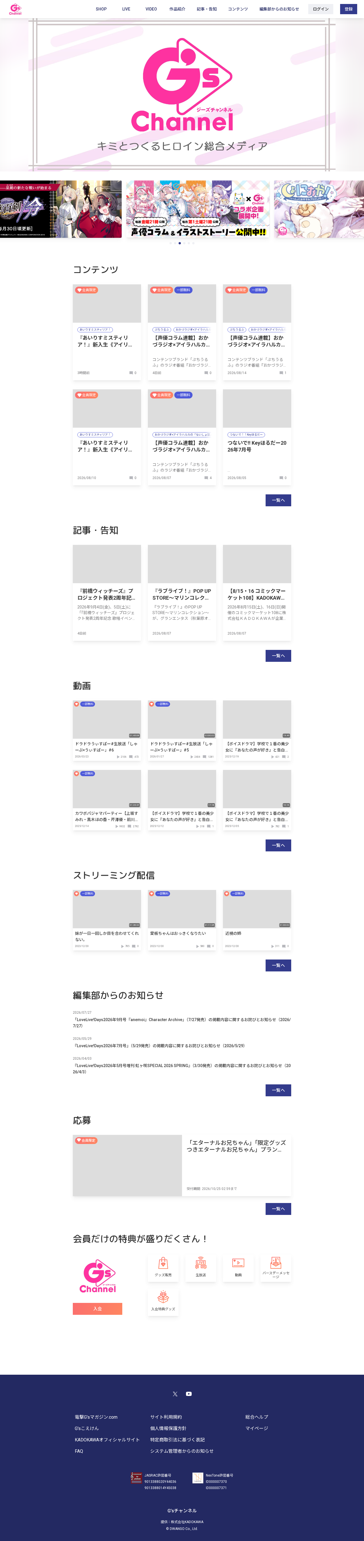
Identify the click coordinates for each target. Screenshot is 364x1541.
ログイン (321, 9)
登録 (349, 9)
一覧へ (278, 500)
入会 (97, 1308)
